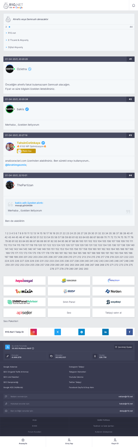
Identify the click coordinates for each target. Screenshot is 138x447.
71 (108, 237)
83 (20, 241)
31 (96, 233)
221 (121, 256)
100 (81, 241)
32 (99, 233)
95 (62, 241)
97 (70, 241)
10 (25, 233)
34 (106, 233)
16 (44, 233)
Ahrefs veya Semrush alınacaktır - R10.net (13, 5)
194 (121, 253)
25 (74, 233)
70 (105, 237)
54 (48, 237)
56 (55, 237)
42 (6, 237)
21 (60, 233)
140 (132, 245)
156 (76, 249)
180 (57, 253)
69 (101, 237)
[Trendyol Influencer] (24, 291)
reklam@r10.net (126, 396)
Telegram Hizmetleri (77, 372)
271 (112, 264)
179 (52, 253)
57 (59, 237)
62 (76, 237)
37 (117, 233)
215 (93, 256)
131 (91, 245)
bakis (20, 109)
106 (109, 241)
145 (25, 249)
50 (34, 237)
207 (55, 256)
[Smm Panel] (24, 280)
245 (111, 260)
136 (114, 245)
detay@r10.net (126, 411)
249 (131, 260)
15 (41, 233)
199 (16, 256)
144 (20, 249)
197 (6, 256)
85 (27, 241)
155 (71, 249)
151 (53, 249)
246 (116, 260)
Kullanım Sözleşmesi (103, 432)
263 (72, 264)
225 (12, 260)
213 (84, 256)
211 (75, 256)
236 (67, 260)
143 (16, 249)
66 (91, 237)
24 (71, 233)
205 (45, 256)
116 (23, 245)
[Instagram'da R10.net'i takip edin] (33, 332)
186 (84, 253)
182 (66, 253)
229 (32, 260)
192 (112, 253)
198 (11, 256)
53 (45, 237)
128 (77, 245)
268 (97, 264)
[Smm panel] (24, 302)
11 (28, 233)
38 (120, 233)
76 (125, 237)
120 (40, 245)
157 (80, 249)
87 (34, 241)
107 (113, 241)
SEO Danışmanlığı (10, 382)
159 (90, 249)
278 (61, 268)
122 (49, 245)
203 (35, 256)
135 (109, 245)
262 (67, 264)
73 (115, 237)
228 (27, 260)
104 (100, 241)
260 (57, 264)
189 (98, 253)
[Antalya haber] (69, 280)
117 (27, 245)
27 (82, 233)
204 (40, 256)
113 (10, 245)
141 (6, 249)
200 (21, 256)
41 (131, 233)
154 (67, 249)
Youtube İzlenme (76, 377)
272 (116, 264)
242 (96, 260)
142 (11, 249)
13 (34, 233)
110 (127, 241)
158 (85, 249)
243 (101, 260)
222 (126, 256)
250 (7, 264)
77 (128, 237)
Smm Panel (69, 301)
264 (77, 264)
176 (39, 253)
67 (94, 237)
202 (30, 256)
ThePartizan (25, 185)
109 (123, 241)
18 (50, 233)
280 (71, 268)
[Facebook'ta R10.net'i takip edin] (129, 332)
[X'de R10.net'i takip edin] (57, 332)
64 (84, 237)
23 (67, 233)
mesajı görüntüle (24, 205)
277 (57, 268)
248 (126, 260)
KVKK (34, 426)
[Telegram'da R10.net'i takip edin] (81, 332)
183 (70, 253)
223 (131, 256)
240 (86, 260)
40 (128, 233)
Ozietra (22, 69)
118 (31, 245)
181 (61, 253)
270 (107, 264)
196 (130, 253)
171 (16, 253)
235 (61, 260)
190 (103, 253)
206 (50, 256)
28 (85, 233)
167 (127, 249)
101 (86, 241)
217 (102, 256)
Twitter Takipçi (75, 382)
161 (99, 249)
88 (38, 241)
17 (47, 233)
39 (124, 233)
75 (122, 237)
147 (34, 249)
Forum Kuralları (34, 432)
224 (7, 260)
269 (102, 264)
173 (25, 253)
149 (44, 249)
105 (104, 241)
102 (90, 241)
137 (118, 245)
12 (31, 233)
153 (62, 249)
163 (108, 249)
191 (107, 253)
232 (46, 260)
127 (72, 245)
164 (113, 249)
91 (48, 241)
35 (110, 233)
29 (89, 233)
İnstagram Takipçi (76, 367)
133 (100, 245)
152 (57, 249)
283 (86, 268)
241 (91, 260)
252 (17, 264)
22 (64, 233)
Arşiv (35, 420)
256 (37, 264)
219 (112, 256)
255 (32, 264)
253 (22, 264)
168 (131, 249)
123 (54, 245)
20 (57, 233)
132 (95, 245)
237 (72, 260)
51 (38, 237)
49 (31, 237)
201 (25, 256)
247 (121, 260)
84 (23, 241)
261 (62, 264)
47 (24, 237)
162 (103, 249)
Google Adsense (10, 367)
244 (106, 260)
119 (35, 245)
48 (27, 237)
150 (48, 249)
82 (16, 241)
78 (132, 237)
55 (52, 237)
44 (13, 237)
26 (78, 233)
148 (39, 249)
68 (98, 237)
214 (89, 256)
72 (112, 237)
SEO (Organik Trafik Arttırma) (16, 372)
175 (34, 253)
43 (9, 237)
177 (43, 253)
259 (52, 264)
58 (62, 237)
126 (68, 245)
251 (12, 264)
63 (80, 237)
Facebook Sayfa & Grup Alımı (81, 387)
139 (128, 245)
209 (65, 256)
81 (13, 241)
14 (38, 233)
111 (131, 241)
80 (9, 241)
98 (73, 241)
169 (8, 253)
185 (80, 253)
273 (121, 264)
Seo (69, 312)
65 (87, 237)
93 (55, 241)
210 (70, 256)
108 (118, 241)
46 (20, 237)
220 (116, 256)
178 (47, 253)
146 (30, 249)
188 (93, 253)
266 (87, 264)
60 (70, 237)
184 (75, 253)
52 (41, 237)
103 (95, 241)
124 (58, 245)
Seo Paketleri (10, 321)
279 (66, 268)
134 (105, 245)
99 (77, 241)
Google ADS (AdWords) (13, 387)
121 (44, 245)
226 (17, 260)
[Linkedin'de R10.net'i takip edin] (105, 332)
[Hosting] (113, 280)
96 (66, 241)
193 (116, 253)
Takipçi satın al (113, 312)
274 (126, 264)
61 (73, 237)
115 (18, 245)
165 (117, 249)
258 (47, 264)
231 (42, 260)
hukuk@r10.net (126, 404)
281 (76, 268)
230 (37, 260)
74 (118, 237)
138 (123, 245)
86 (31, 241)
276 (52, 268)
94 (59, 241)
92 (52, 241)
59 (66, 237)
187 (89, 253)
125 (63, 245)
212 (79, 256)
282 (81, 268)
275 (131, 264)
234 (56, 260)
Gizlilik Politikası (103, 420)
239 (81, 260)
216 (98, 256)
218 (107, 256)
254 (27, 264)
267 (92, 264)
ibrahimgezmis (17, 164)
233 (51, 260)
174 (30, 253)
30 (92, 233)
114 (14, 245)
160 (94, 249)
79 (6, 241)
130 (86, 245)
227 (22, 260)
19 (54, 233)
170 (12, 253)
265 (82, 264)
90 (45, 241)
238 (76, 260)
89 (41, 241)
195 (126, 253)
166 (122, 249)
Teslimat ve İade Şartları (103, 426)
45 (16, 237)
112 (5, 245)
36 (113, 233)
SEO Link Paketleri (11, 377)
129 (82, 245)
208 (60, 256)
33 (103, 233)
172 (21, 253)
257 (42, 264)
